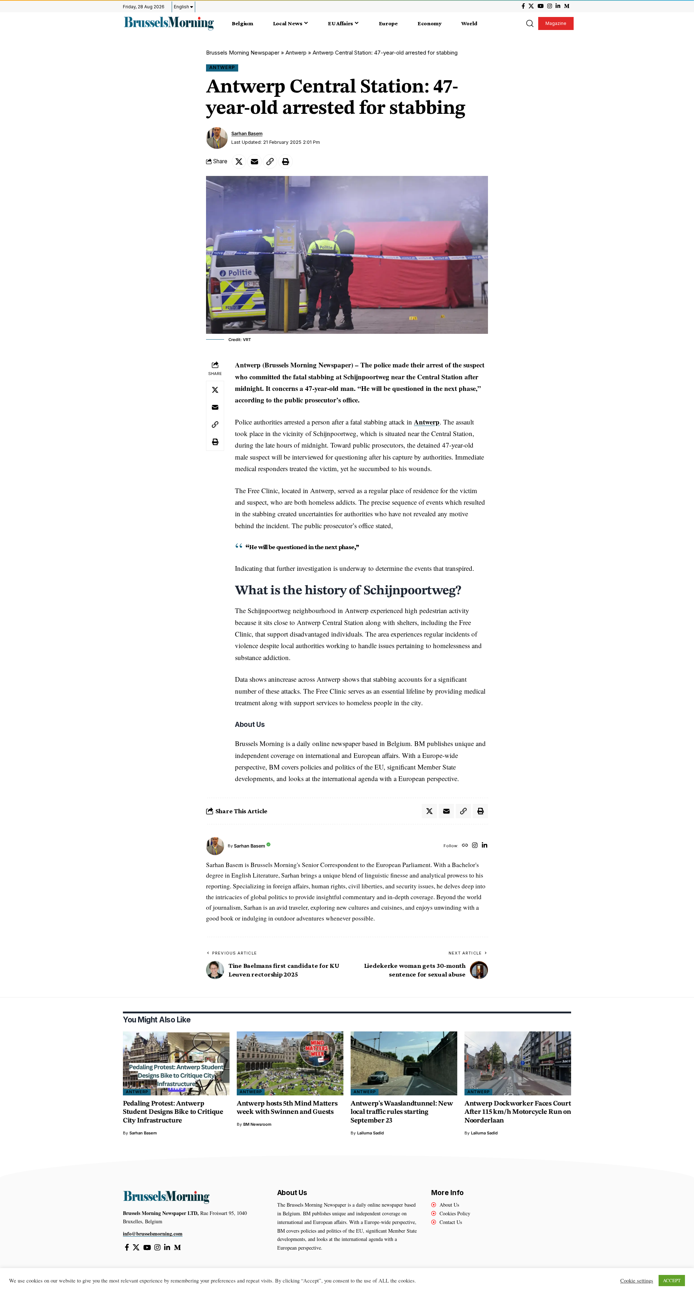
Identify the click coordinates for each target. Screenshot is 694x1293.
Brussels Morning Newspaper (242, 52)
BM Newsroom (257, 1124)
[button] (529, 23)
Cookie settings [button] (636, 1280)
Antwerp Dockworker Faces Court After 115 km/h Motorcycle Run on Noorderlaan (517, 1112)
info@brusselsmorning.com (153, 1233)
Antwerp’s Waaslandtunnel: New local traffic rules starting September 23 (402, 1112)
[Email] (254, 161)
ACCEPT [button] (672, 1280)
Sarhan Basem (246, 133)
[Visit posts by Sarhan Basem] (217, 138)
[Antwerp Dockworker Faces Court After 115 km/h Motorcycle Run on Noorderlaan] (517, 1063)
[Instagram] (549, 6)
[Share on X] (239, 161)
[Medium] (566, 6)
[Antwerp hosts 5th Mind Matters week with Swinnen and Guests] (290, 1063)
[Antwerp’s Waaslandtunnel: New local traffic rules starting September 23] (404, 1063)
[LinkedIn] (558, 6)
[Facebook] (523, 6)
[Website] (465, 846)
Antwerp (296, 52)
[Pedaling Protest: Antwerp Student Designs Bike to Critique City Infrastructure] (176, 1063)
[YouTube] (540, 6)
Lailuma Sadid (370, 1132)
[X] (531, 6)
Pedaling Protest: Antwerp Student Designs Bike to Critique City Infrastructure (173, 1112)
